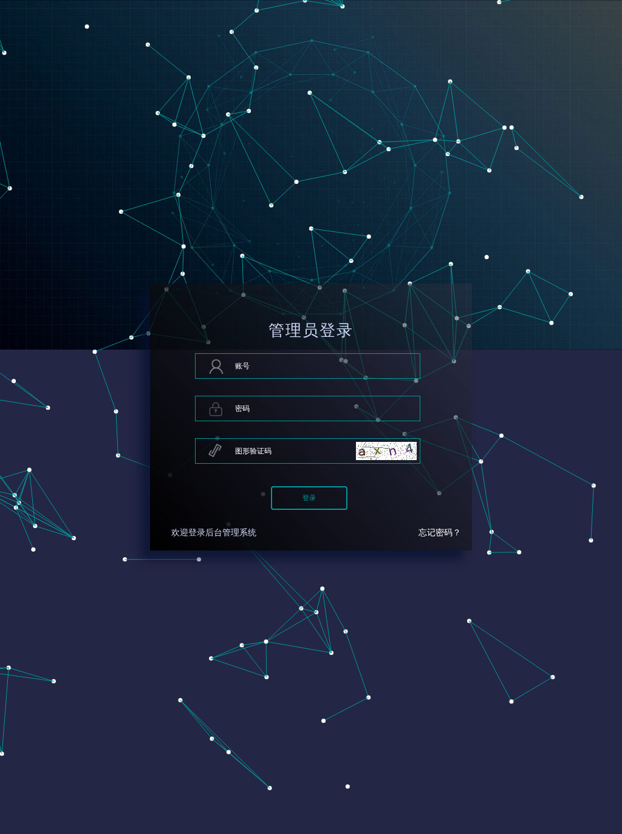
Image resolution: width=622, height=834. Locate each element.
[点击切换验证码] (386, 451)
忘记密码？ (440, 532)
